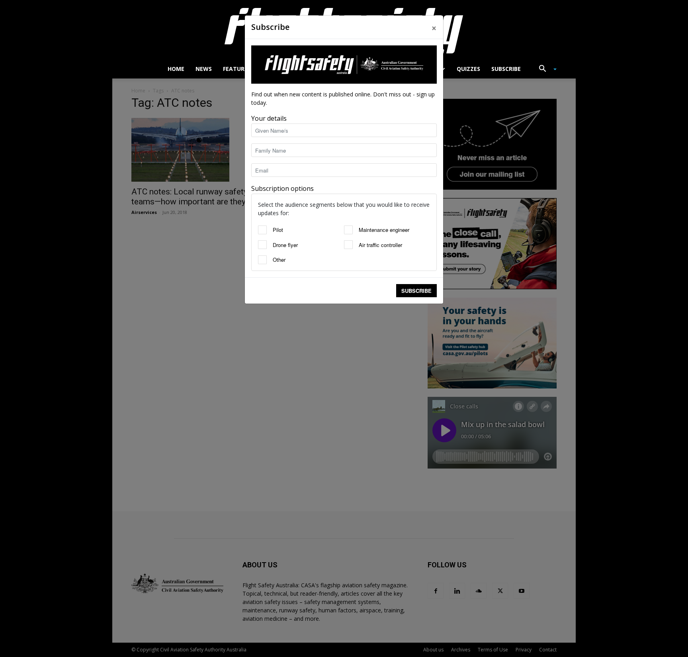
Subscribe (416, 290)
